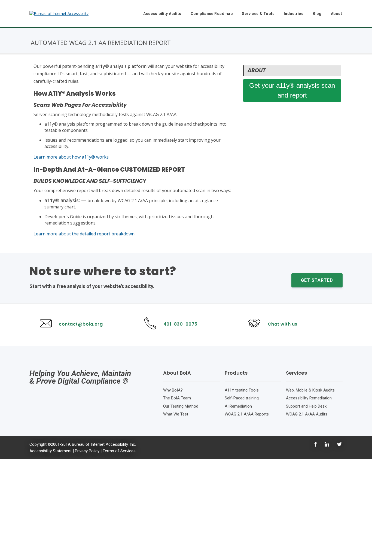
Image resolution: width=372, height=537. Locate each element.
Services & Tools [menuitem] (258, 13)
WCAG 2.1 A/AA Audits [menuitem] (306, 414)
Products (236, 372)
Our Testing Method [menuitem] (180, 406)
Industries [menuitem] (293, 13)
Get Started (317, 280)
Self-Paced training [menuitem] (242, 398)
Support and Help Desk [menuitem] (306, 406)
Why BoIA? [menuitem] (173, 390)
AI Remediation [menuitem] (238, 406)
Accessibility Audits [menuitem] (162, 13)
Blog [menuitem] (317, 13)
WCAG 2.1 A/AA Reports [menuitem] (247, 414)
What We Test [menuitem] (175, 414)
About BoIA (177, 372)
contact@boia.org (81, 324)
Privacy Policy (87, 450)
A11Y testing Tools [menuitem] (242, 390)
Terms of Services (119, 450)
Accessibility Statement (50, 450)
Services (296, 372)
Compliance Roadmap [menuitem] (212, 13)
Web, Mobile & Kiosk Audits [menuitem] (310, 390)
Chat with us (282, 324)
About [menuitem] (336, 13)
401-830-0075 (180, 324)
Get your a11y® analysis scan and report (292, 90)
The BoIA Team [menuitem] (177, 398)
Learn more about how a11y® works (71, 157)
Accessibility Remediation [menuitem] (309, 398)
